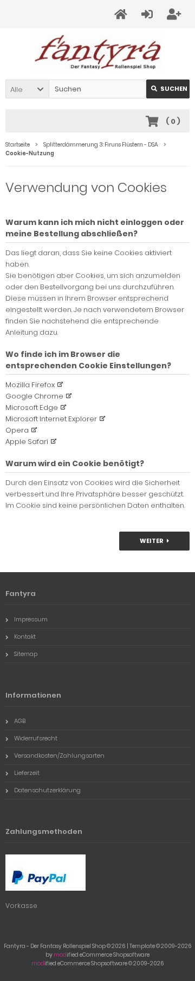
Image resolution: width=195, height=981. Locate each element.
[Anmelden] (148, 14)
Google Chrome (34, 396)
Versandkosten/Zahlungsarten (59, 755)
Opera (17, 430)
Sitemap (25, 653)
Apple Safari (26, 441)
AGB (19, 721)
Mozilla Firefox (30, 385)
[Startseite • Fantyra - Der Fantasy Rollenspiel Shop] (97, 52)
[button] (27, 88)
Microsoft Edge (31, 407)
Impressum (31, 619)
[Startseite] (122, 14)
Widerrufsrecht (35, 738)
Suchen (168, 89)
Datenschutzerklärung (47, 790)
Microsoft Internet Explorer (51, 419)
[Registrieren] (175, 14)
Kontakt (25, 636)
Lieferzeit (27, 772)
